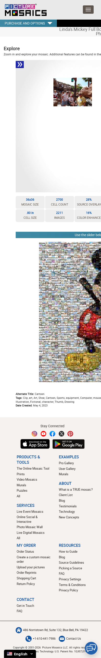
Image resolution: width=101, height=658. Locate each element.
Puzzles (22, 490)
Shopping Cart (26, 578)
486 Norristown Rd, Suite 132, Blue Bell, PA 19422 (55, 630)
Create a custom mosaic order (33, 559)
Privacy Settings (70, 579)
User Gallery (67, 468)
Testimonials (68, 506)
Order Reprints (27, 572)
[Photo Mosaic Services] (25, 10)
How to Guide (68, 551)
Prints (21, 474)
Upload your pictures (31, 567)
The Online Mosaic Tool (33, 468)
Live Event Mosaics (30, 511)
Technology (67, 511)
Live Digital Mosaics (31, 532)
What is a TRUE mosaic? (76, 489)
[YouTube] (44, 434)
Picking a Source (70, 568)
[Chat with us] (91, 648)
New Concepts (69, 517)
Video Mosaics (27, 479)
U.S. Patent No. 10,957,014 (71, 651)
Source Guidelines (71, 562)
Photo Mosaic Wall (30, 527)
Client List (66, 495)
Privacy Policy (68, 590)
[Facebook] (52, 434)
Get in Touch (25, 605)
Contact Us (73, 638)
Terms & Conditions (72, 585)
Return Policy (26, 584)
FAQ (61, 573)
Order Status (25, 551)
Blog (62, 500)
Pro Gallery (66, 463)
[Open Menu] (88, 9)
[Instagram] (35, 434)
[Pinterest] (70, 434)
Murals (21, 485)
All (18, 496)
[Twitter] (61, 434)
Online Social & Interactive (27, 519)
